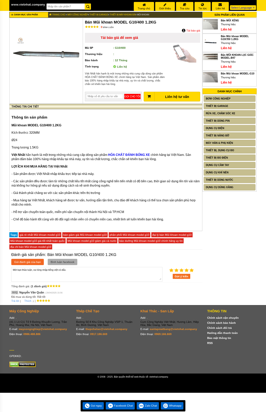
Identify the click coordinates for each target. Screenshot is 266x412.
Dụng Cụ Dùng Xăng (219, 187)
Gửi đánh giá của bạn (27, 262)
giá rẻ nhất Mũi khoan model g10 (40, 234)
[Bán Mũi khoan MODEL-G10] (210, 81)
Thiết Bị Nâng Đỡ (217, 135)
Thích (27, 300)
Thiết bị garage (99, 14)
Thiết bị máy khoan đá (122, 14)
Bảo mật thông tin (219, 338)
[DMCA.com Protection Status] (22, 366)
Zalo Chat (150, 405)
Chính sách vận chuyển (223, 317)
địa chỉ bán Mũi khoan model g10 (30, 246)
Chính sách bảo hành (221, 322)
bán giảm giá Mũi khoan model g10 (85, 234)
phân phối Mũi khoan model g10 (129, 234)
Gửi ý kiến (181, 276)
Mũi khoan (143, 14)
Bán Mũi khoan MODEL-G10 (237, 73)
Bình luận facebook (62, 262)
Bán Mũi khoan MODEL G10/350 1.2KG (235, 38)
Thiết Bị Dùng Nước (219, 179)
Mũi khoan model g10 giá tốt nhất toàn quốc (37, 240)
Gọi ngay (96, 405)
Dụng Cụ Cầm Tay (217, 165)
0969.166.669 (163, 334)
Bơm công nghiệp (218, 98)
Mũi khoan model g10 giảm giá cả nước (92, 240)
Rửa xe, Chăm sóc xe (220, 113)
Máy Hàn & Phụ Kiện (219, 142)
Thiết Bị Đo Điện (217, 157)
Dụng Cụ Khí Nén (217, 172)
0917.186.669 (98, 334)
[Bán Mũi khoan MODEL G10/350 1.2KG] (210, 49)
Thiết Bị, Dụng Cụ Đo (220, 150)
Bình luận (107, 27)
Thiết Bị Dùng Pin (218, 120)
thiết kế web (132, 376)
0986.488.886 (32, 334)
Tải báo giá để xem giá (119, 38)
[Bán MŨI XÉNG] (210, 28)
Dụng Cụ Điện (215, 128)
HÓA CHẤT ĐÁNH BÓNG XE (129, 154)
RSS (210, 343)
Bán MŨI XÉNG (230, 20)
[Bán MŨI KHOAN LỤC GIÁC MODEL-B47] (210, 59)
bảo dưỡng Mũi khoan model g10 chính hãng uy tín (151, 240)
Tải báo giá (193, 30)
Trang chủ (58, 14)
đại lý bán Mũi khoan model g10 (172, 234)
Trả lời (15, 300)
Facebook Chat (123, 405)
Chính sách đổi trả (219, 327)
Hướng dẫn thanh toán (222, 332)
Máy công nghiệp (77, 14)
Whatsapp (174, 405)
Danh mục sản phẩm (26, 14)
